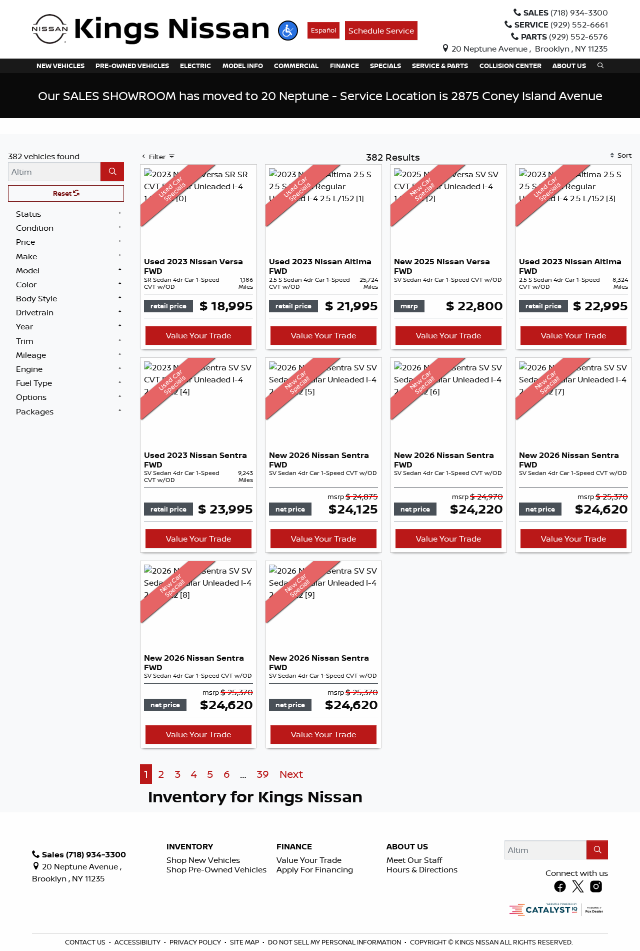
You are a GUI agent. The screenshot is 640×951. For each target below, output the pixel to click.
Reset (63, 193)
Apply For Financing (314, 869)
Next (291, 774)
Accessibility (138, 941)
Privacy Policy (196, 941)
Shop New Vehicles (203, 859)
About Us (407, 846)
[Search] (112, 171)
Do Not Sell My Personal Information (335, 941)
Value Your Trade (198, 335)
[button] (288, 31)
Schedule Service (381, 30)
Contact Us (86, 941)
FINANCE (294, 846)
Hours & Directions (422, 869)
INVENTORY (189, 846)
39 (262, 774)
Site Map (245, 941)
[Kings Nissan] (150, 29)
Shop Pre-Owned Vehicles (216, 869)
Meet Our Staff (414, 859)
